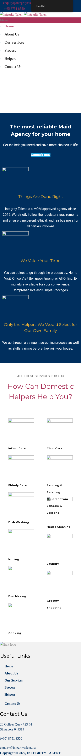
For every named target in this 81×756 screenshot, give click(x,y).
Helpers (10, 58)
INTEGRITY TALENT (44, 753)
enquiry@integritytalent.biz (21, 3)
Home (9, 26)
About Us (12, 34)
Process (10, 50)
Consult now (40, 155)
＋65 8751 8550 (14, 8)
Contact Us (13, 67)
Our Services (14, 42)
